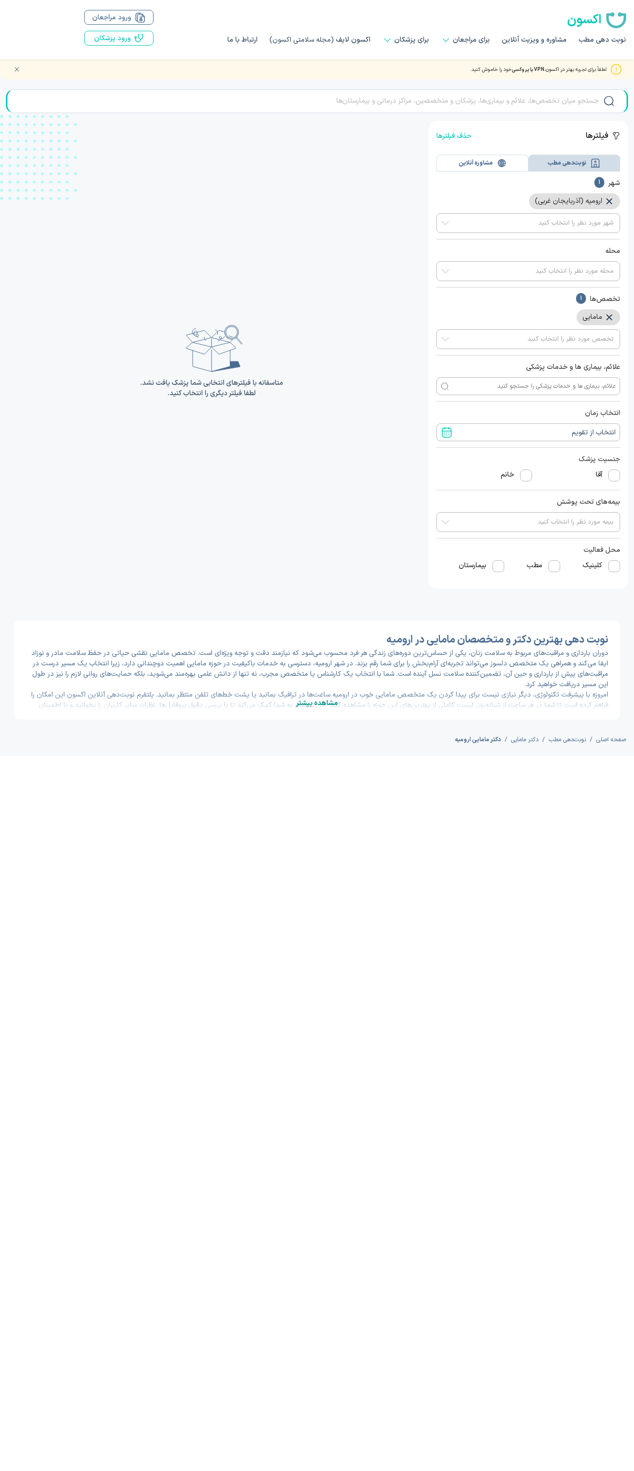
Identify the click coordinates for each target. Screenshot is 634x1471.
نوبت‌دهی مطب (567, 739)
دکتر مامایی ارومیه (478, 739)
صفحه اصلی (611, 739)
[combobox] (528, 223)
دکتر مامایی (524, 739)
